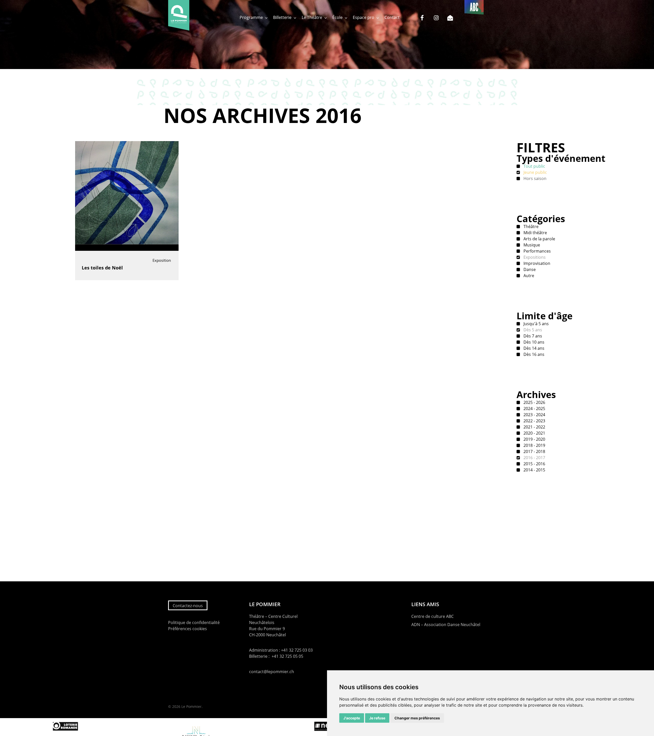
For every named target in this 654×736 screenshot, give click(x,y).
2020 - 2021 (533, 433)
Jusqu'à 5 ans (535, 323)
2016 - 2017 (533, 457)
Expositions (534, 257)
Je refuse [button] (377, 718)
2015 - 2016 (533, 464)
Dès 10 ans (533, 342)
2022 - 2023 (533, 421)
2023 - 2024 (533, 414)
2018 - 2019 (533, 445)
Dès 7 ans (532, 336)
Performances (536, 251)
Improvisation (536, 263)
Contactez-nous (188, 605)
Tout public (533, 166)
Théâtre (530, 226)
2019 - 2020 (533, 439)
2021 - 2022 (533, 427)
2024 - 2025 (533, 408)
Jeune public (534, 172)
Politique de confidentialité (194, 622)
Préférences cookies (187, 628)
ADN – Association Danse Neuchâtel (445, 624)
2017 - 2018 (533, 451)
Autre (528, 275)
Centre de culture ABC (432, 616)
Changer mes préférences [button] (417, 718)
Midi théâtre (534, 232)
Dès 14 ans (533, 348)
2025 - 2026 (533, 402)
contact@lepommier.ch (271, 671)
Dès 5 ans (532, 330)
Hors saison (534, 178)
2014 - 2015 (533, 470)
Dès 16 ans (533, 354)
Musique (531, 245)
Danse (529, 269)
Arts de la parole (538, 239)
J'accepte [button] (351, 718)
